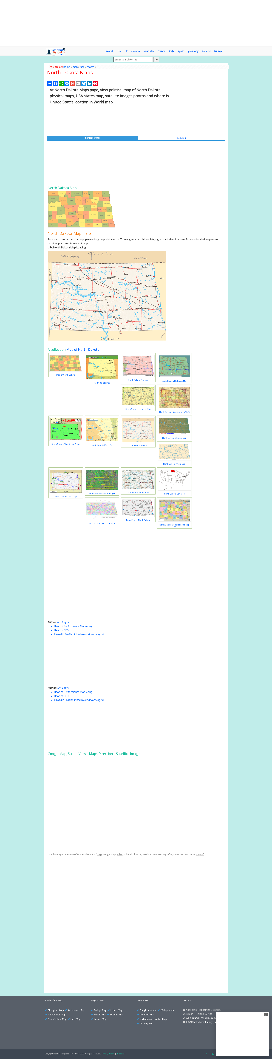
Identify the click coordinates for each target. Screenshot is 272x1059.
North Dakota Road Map (66, 496)
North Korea (61, 971)
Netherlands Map (56, 1014)
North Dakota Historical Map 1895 (174, 412)
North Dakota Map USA (102, 445)
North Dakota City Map (138, 380)
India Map (75, 1018)
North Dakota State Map (138, 492)
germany (193, 51)
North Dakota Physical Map (69, 910)
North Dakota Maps (138, 445)
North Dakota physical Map (174, 438)
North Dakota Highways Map (174, 381)
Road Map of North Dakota (138, 520)
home (66, 67)
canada (135, 51)
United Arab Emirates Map (153, 1018)
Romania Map (147, 1014)
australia (149, 51)
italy (171, 51)
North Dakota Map (102, 383)
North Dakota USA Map (174, 493)
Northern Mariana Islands (68, 976)
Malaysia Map (168, 1010)
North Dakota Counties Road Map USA (174, 525)
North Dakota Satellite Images (102, 493)
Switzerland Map (76, 1010)
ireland (206, 51)
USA (119, 51)
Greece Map (143, 1000)
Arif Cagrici (63, 622)
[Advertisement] (154, 23)
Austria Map (100, 1014)
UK (126, 51)
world (109, 51)
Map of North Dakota (82, 349)
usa (82, 67)
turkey (218, 51)
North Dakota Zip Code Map (102, 523)
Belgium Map (97, 1000)
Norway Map (146, 1023)
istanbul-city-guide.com (204, 1017)
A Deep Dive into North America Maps (75, 965)
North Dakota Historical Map (138, 409)
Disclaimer (121, 1054)
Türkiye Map (100, 1010)
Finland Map (100, 1018)
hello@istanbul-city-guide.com (208, 1021)
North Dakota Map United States (65, 444)
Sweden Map (116, 1014)
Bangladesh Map (148, 1010)
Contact (187, 1000)
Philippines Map (56, 1010)
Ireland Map (116, 1010)
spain (181, 51)
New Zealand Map (57, 1018)
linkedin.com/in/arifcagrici (89, 634)
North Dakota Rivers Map (174, 464)
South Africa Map (53, 1000)
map (75, 67)
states (90, 67)
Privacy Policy (108, 1054)
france (161, 51)
